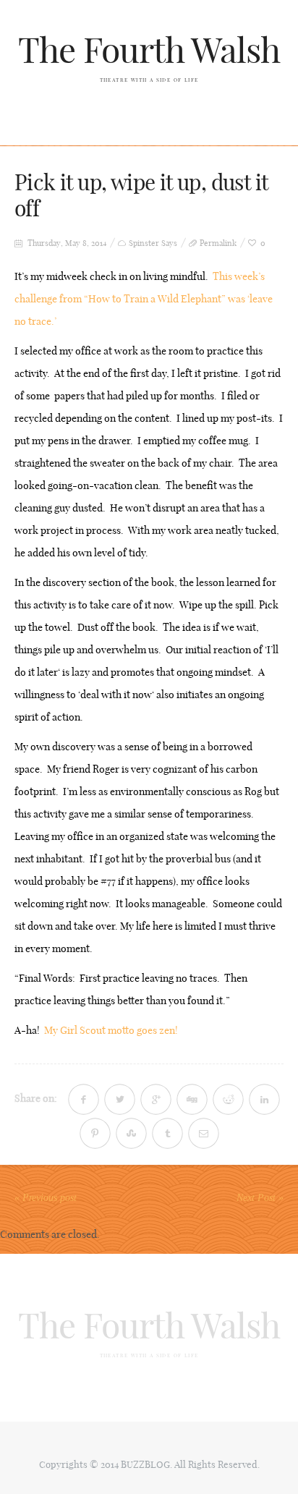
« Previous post (45, 1197)
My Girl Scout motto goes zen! (113, 1030)
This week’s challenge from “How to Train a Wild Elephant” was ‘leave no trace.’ (143, 299)
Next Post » (260, 1197)
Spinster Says (153, 243)
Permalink (218, 243)
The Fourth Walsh (149, 50)
